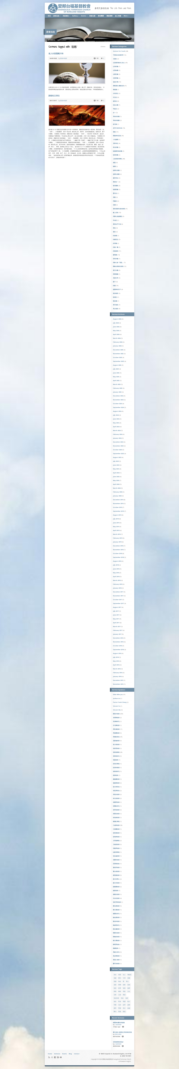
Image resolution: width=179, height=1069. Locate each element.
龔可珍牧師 (116, 963)
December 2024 (118, 396)
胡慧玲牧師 (116, 860)
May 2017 (116, 619)
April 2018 (116, 576)
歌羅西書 (115, 189)
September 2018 (118, 557)
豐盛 (119, 1008)
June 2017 (116, 615)
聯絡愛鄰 (110, 16)
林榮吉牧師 (116, 814)
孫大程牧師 (116, 744)
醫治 (115, 1011)
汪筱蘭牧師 (116, 829)
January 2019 (117, 542)
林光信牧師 (116, 798)
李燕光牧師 (116, 794)
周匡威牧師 (116, 729)
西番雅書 (115, 274)
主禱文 (115, 59)
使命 (115, 975)
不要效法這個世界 (118, 55)
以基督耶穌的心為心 (119, 63)
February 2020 (117, 492)
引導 (124, 978)
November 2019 (118, 503)
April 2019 (116, 530)
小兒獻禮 (115, 139)
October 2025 (117, 357)
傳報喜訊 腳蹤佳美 (118, 86)
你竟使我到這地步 (118, 1042)
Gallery (75, 16)
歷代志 (115, 193)
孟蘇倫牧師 (116, 740)
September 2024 (118, 407)
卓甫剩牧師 (116, 717)
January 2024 (117, 438)
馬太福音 (115, 308)
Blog (70, 1054)
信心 (124, 975)
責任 (124, 1008)
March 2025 (117, 384)
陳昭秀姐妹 (116, 944)
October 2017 (117, 599)
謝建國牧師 (116, 887)
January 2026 (117, 346)
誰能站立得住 (54, 95)
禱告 (115, 1001)
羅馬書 (115, 255)
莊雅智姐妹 (116, 863)
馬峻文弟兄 (116, 952)
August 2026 (117, 319)
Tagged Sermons (61, 40)
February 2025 (117, 388)
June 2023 (116, 465)
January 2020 (117, 496)
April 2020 (116, 484)
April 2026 (116, 334)
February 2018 (117, 584)
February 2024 (117, 434)
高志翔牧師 (116, 956)
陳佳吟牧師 (116, 921)
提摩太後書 (116, 174)
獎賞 (124, 995)
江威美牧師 (116, 825)
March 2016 (117, 669)
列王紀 (115, 97)
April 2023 (116, 473)
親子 (114, 282)
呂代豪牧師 (116, 725)
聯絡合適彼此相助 (118, 266)
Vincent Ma (117, 710)
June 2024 (116, 419)
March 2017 (117, 626)
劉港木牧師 (63, 58)
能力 (128, 1001)
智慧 (124, 988)
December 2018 (118, 546)
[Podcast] (52, 1057)
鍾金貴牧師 (116, 917)
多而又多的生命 (117, 128)
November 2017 (118, 596)
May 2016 (116, 661)
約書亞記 (115, 239)
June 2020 (116, 476)
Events (83, 16)
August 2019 (117, 515)
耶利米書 (115, 259)
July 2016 (116, 657)
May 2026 (116, 330)
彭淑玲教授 (116, 767)
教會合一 (115, 182)
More (126, 16)
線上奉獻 (118, 16)
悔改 (119, 981)
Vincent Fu (116, 706)
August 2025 (117, 365)
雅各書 (115, 301)
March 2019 (117, 534)
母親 (114, 197)
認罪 (124, 1005)
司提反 (115, 109)
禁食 (114, 228)
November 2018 (118, 550)
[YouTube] (61, 1057)
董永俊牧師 (116, 871)
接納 (128, 985)
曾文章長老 (116, 787)
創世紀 (115, 101)
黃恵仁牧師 (116, 960)
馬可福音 (115, 305)
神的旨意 (116, 998)
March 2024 (117, 430)
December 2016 (118, 638)
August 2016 (117, 653)
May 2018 (116, 573)
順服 (119, 1011)
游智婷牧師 (116, 837)
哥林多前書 (116, 116)
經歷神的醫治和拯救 (119, 1022)
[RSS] (49, 1057)
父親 (119, 995)
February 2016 (117, 673)
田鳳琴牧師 (116, 848)
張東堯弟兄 (116, 756)
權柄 (119, 991)
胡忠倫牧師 (116, 856)
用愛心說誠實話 (117, 216)
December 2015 (118, 680)
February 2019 (117, 538)
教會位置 (92, 16)
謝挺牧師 (115, 890)
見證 (119, 1005)
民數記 (115, 201)
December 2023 (118, 442)
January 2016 (117, 676)
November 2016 (118, 642)
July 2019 (116, 519)
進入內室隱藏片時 (55, 53)
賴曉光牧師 (116, 894)
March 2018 (117, 580)
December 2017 (118, 592)
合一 (114, 112)
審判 (119, 978)
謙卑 (115, 1008)
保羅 (119, 975)
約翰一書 (115, 247)
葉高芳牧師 (116, 867)
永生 (128, 991)
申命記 (115, 220)
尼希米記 (115, 143)
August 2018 (117, 561)
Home (47, 40)
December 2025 (118, 350)
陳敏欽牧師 (116, 937)
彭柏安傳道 (116, 764)
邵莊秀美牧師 (117, 902)
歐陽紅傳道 (116, 821)
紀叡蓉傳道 (116, 852)
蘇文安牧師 (116, 883)
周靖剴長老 (116, 737)
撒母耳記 (115, 178)
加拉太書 (115, 105)
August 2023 (117, 457)
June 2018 (116, 569)
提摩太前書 (116, 170)
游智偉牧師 (116, 833)
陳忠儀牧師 (116, 929)
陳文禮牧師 (116, 940)
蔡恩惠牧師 (116, 875)
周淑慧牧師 (116, 733)
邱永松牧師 (116, 898)
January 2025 (117, 392)
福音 (126, 998)
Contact (76, 1054)
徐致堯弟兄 (116, 771)
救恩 (115, 988)
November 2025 (118, 353)
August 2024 (117, 411)
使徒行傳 (115, 82)
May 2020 (116, 480)
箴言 (114, 232)
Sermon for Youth (119, 51)
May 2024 (116, 423)
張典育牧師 (116, 748)
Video (95, 58)
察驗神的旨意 (117, 136)
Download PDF (97, 58)
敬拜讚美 (115, 185)
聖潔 (119, 1001)
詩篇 (114, 285)
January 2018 (117, 588)
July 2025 (116, 369)
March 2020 (117, 488)
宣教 (114, 132)
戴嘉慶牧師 (116, 779)
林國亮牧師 (116, 802)
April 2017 (116, 623)
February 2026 (117, 342)
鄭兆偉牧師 (116, 906)
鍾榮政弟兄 (116, 913)
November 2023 (118, 446)
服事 (128, 988)
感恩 (114, 162)
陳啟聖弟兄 (116, 925)
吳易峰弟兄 (116, 721)
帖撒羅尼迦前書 (117, 151)
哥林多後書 (116, 120)
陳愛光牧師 (116, 933)
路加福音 (115, 293)
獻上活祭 (115, 212)
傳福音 (129, 975)
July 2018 (116, 565)
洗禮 (114, 205)
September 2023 (118, 453)
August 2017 (117, 607)
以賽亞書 (115, 74)
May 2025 (116, 377)
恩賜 (115, 981)
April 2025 (116, 380)
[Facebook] (55, 1057)
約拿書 (115, 235)
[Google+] (58, 1057)
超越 (128, 1008)
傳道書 (115, 89)
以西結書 (115, 70)
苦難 (115, 1005)
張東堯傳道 (116, 752)
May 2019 (116, 526)
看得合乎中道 (117, 224)
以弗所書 (115, 66)
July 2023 (116, 461)
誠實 (128, 1005)
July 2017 (116, 611)
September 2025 (118, 361)
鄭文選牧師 (116, 910)
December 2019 (118, 500)
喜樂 (115, 978)
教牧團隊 (101, 16)
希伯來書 (115, 147)
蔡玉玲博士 (116, 879)
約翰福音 (115, 251)
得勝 (128, 978)
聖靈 (124, 1001)
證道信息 (56, 16)
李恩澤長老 (116, 790)
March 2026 (117, 338)
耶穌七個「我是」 (118, 262)
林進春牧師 (116, 817)
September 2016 (118, 649)
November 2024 (118, 400)
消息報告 (66, 16)
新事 (119, 988)
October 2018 (117, 553)
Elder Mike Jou (118, 694)
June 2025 (116, 373)
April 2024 (116, 427)
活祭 (115, 995)
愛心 (127, 981)
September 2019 (118, 511)
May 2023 (116, 469)
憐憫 (114, 166)
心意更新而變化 (117, 159)
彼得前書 (115, 155)
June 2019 (116, 523)
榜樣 (115, 991)
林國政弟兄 (116, 806)
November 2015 (118, 684)
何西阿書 (115, 78)
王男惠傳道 (116, 840)
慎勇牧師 (115, 775)
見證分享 (115, 278)
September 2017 (118, 603)
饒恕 (124, 1011)
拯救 (124, 985)
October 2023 (117, 450)
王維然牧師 (116, 844)
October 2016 (117, 646)
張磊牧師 (115, 760)
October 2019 (117, 507)
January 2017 (117, 634)
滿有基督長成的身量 (119, 209)
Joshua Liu (116, 698)
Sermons (57, 1054)
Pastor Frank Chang (119, 702)
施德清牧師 (116, 783)
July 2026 (116, 323)
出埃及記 (115, 93)
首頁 (49, 16)
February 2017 (117, 630)
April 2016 (116, 665)
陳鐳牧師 (115, 948)
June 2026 (116, 327)
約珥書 (115, 243)
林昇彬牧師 (116, 810)
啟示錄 (115, 124)
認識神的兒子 (117, 289)
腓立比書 (115, 270)
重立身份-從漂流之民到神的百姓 (122, 1032)
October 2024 (117, 403)
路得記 (115, 297)
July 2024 (116, 415)
